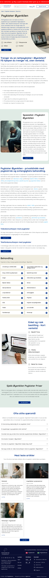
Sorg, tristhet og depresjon (9, 272)
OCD (2, 181)
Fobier (4, 307)
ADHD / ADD (30, 205)
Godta (30, 572)
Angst (4, 277)
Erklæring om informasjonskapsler (9, 575)
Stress (28, 282)
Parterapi (29, 312)
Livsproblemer (6, 292)
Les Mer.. (3, 497)
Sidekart (39, 576)
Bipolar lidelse (6, 282)
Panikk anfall (6, 297)
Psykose (29, 297)
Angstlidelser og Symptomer (34, 481)
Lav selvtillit (30, 307)
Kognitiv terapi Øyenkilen (34, 302)
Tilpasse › (19, 572)
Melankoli (4, 481)
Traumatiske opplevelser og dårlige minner (34, 267)
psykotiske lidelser (36, 181)
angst (21, 178)
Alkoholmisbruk (31, 287)
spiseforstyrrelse (24, 181)
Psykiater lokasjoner (10, 11)
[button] (12, 267)
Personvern (44, 576)
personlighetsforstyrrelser (11, 181)
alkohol (36, 189)
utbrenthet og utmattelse (38, 217)
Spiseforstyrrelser (32, 272)
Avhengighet (30, 292)
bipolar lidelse (34, 178)
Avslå (8, 572)
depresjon (16, 178)
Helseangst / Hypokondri (9, 520)
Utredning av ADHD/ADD (9, 266)
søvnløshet (19, 217)
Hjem (2, 11)
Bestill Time (42, 6)
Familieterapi (6, 312)
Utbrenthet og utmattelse (34, 277)
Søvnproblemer (6, 287)
